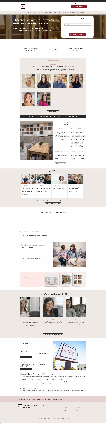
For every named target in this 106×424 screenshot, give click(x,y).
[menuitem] (31, 6)
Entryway (72, 12)
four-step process (43, 383)
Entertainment (81, 12)
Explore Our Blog (60, 163)
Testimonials (56, 5)
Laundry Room (48, 12)
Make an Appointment (25, 356)
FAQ (67, 5)
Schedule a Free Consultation (79, 399)
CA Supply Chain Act (64, 418)
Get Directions (38, 356)
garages (47, 386)
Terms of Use (56, 418)
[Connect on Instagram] (73, 116)
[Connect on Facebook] (67, 116)
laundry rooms (58, 386)
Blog (63, 5)
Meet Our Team (53, 111)
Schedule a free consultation (53, 203)
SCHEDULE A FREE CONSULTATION (79, 6)
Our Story (38, 6)
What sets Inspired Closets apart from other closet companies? (33, 235)
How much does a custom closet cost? (28, 223)
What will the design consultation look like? (29, 227)
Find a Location (78, 407)
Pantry (41, 12)
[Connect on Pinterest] (70, 116)
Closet (28, 12)
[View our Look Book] (64, 279)
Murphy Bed (65, 12)
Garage (35, 12)
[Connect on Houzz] (76, 116)
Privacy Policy (40, 418)
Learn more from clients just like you (53, 334)
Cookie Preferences (48, 418)
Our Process (47, 6)
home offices (52, 386)
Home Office (57, 12)
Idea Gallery (31, 6)
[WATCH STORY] (30, 307)
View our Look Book (31, 280)
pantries (63, 386)
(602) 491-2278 (23, 351)
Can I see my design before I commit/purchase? (30, 231)
